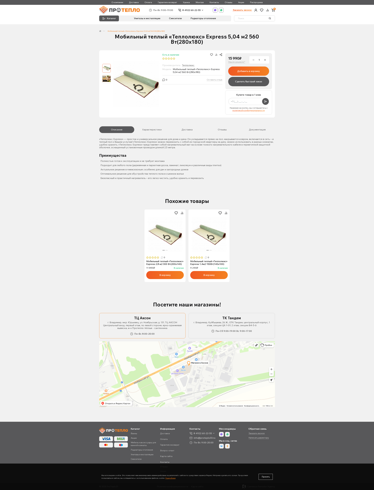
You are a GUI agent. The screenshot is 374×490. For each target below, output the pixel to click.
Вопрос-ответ (167, 450)
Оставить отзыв (214, 79)
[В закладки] (176, 213)
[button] (256, 10)
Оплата (148, 2)
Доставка (134, 2)
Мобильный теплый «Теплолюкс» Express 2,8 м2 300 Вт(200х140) (164, 262)
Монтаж (200, 2)
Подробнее (170, 478)
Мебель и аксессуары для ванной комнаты (143, 444)
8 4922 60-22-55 (191, 10)
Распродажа (256, 2)
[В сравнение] (182, 213)
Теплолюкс (188, 65)
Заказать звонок (242, 10)
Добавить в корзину (248, 71)
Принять (266, 476)
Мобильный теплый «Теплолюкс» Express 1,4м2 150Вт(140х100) (208, 262)
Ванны (134, 433)
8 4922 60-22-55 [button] (203, 433)
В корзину (165, 275)
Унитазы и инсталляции (147, 18)
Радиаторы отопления (203, 18)
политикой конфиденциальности (248, 110)
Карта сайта (166, 456)
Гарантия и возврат (167, 2)
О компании (117, 2)
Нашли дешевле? (236, 62)
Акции (241, 2)
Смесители (175, 18)
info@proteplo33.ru (204, 437)
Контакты (214, 2)
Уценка (186, 2)
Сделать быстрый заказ (248, 81)
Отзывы (228, 2)
